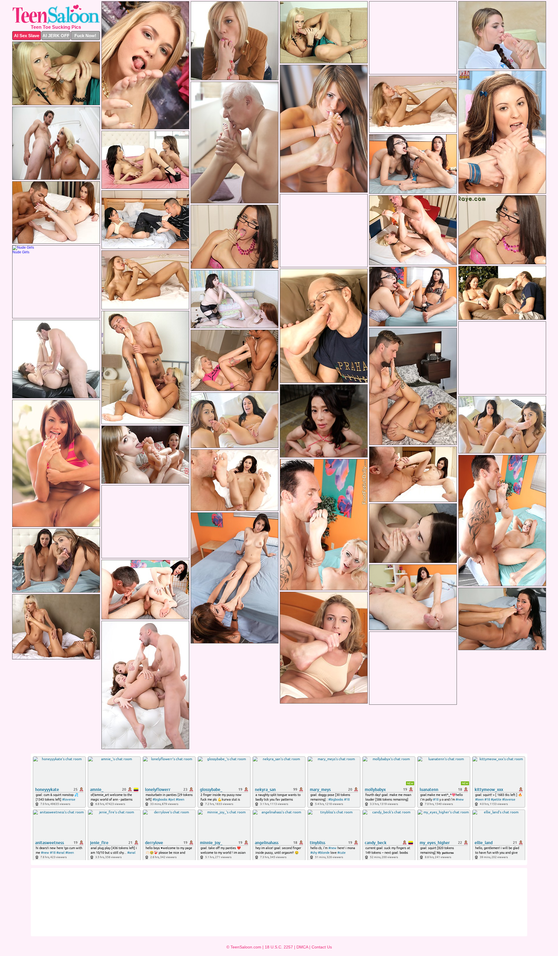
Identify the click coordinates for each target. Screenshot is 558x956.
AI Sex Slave (26, 35)
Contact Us (322, 947)
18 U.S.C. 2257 (279, 947)
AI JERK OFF (55, 35)
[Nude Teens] (56, 14)
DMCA (302, 947)
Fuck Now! (85, 35)
